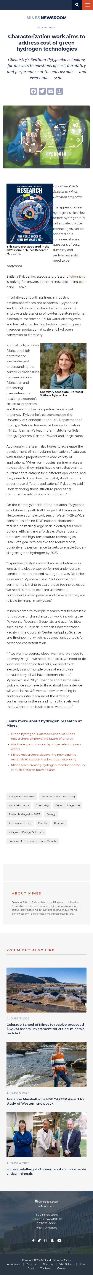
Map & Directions (46, 1227)
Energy (51, 814)
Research (59, 823)
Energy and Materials (22, 796)
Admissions (13, 1264)
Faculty (43, 823)
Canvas (61, 1268)
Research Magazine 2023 (24, 814)
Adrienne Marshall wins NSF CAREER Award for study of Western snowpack (45, 1101)
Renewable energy (20, 823)
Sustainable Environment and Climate (33, 841)
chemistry (77, 276)
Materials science (19, 805)
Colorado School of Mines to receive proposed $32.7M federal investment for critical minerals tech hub (45, 1028)
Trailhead (45, 1268)
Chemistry (42, 805)
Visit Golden (66, 1264)
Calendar (32, 1264)
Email (30, 1268)
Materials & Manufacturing (58, 796)
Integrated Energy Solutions (26, 832)
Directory (48, 1264)
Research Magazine (67, 805)
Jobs (82, 1264)
